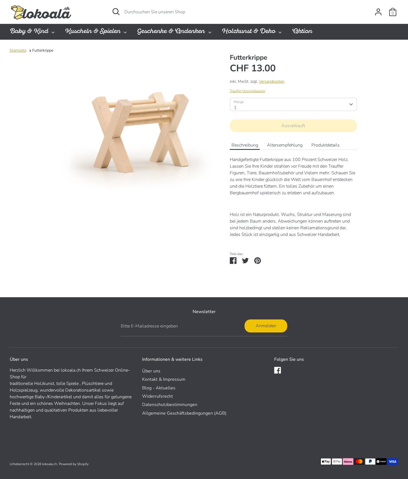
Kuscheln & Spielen (93, 31)
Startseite (18, 50)
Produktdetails (325, 145)
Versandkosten (271, 81)
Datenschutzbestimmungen (169, 405)
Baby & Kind (30, 31)
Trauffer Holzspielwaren (247, 91)
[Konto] (378, 11)
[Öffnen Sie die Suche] (116, 11)
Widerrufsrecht (157, 396)
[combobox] (293, 104)
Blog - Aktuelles (158, 388)
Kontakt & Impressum (163, 379)
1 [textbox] (235, 108)
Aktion (302, 31)
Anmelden (266, 326)
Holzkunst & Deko (249, 31)
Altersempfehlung (285, 145)
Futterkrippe (42, 50)
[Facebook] (277, 370)
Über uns (151, 371)
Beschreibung (244, 145)
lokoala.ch (49, 464)
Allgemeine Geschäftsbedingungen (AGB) (184, 413)
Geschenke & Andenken (171, 31)
